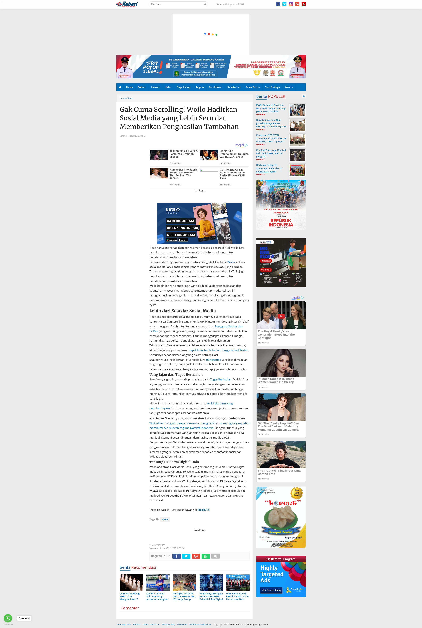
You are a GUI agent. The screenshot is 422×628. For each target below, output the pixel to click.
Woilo (231, 262)
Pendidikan (215, 87)
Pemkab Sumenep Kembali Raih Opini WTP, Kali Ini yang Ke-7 (271, 153)
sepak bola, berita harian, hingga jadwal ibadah (218, 350)
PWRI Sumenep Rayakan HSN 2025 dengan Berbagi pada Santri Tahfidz (271, 108)
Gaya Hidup (183, 87)
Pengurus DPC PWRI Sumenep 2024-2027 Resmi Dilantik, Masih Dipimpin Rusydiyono (271, 139)
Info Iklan (155, 624)
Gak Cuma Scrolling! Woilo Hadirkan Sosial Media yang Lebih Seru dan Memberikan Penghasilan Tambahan (179, 118)
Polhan (142, 87)
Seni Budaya (272, 87)
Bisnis (165, 519)
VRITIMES (203, 510)
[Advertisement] (211, 19)
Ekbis (168, 87)
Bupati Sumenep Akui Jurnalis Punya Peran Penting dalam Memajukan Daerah (271, 124)
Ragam (200, 87)
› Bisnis (129, 98)
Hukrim (155, 87)
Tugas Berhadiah (220, 379)
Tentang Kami (124, 624)
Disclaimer (182, 624)
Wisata (289, 87)
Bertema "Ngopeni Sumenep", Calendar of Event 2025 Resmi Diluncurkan (269, 169)
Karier (145, 624)
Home (123, 98)
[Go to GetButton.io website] (8, 625)
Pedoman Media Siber (200, 624)
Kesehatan (234, 87)
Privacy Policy (168, 624)
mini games (213, 359)
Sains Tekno (253, 87)
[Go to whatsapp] (8, 618)
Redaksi (136, 624)
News (129, 87)
